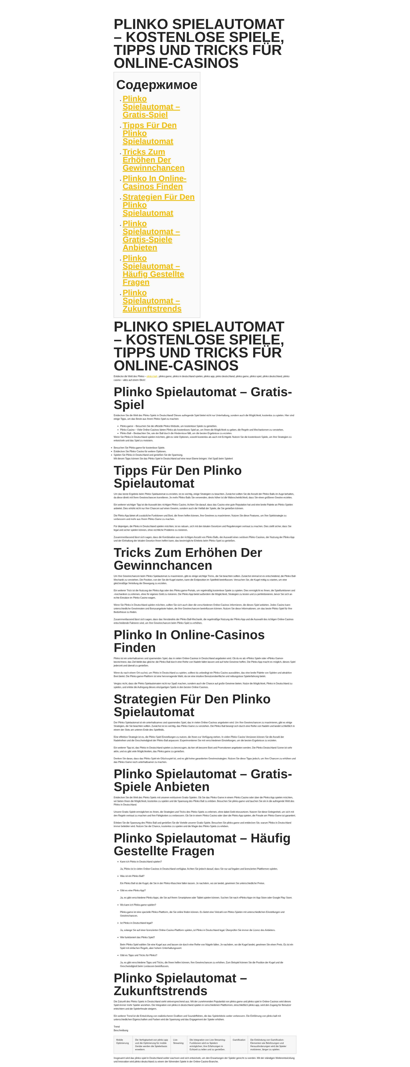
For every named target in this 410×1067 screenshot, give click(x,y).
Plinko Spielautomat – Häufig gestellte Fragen (153, 270)
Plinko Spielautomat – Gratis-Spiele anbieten (151, 235)
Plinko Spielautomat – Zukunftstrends (152, 300)
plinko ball (152, 376)
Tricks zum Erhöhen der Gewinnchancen (154, 159)
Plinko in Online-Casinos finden (154, 182)
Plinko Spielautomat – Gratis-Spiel (151, 106)
